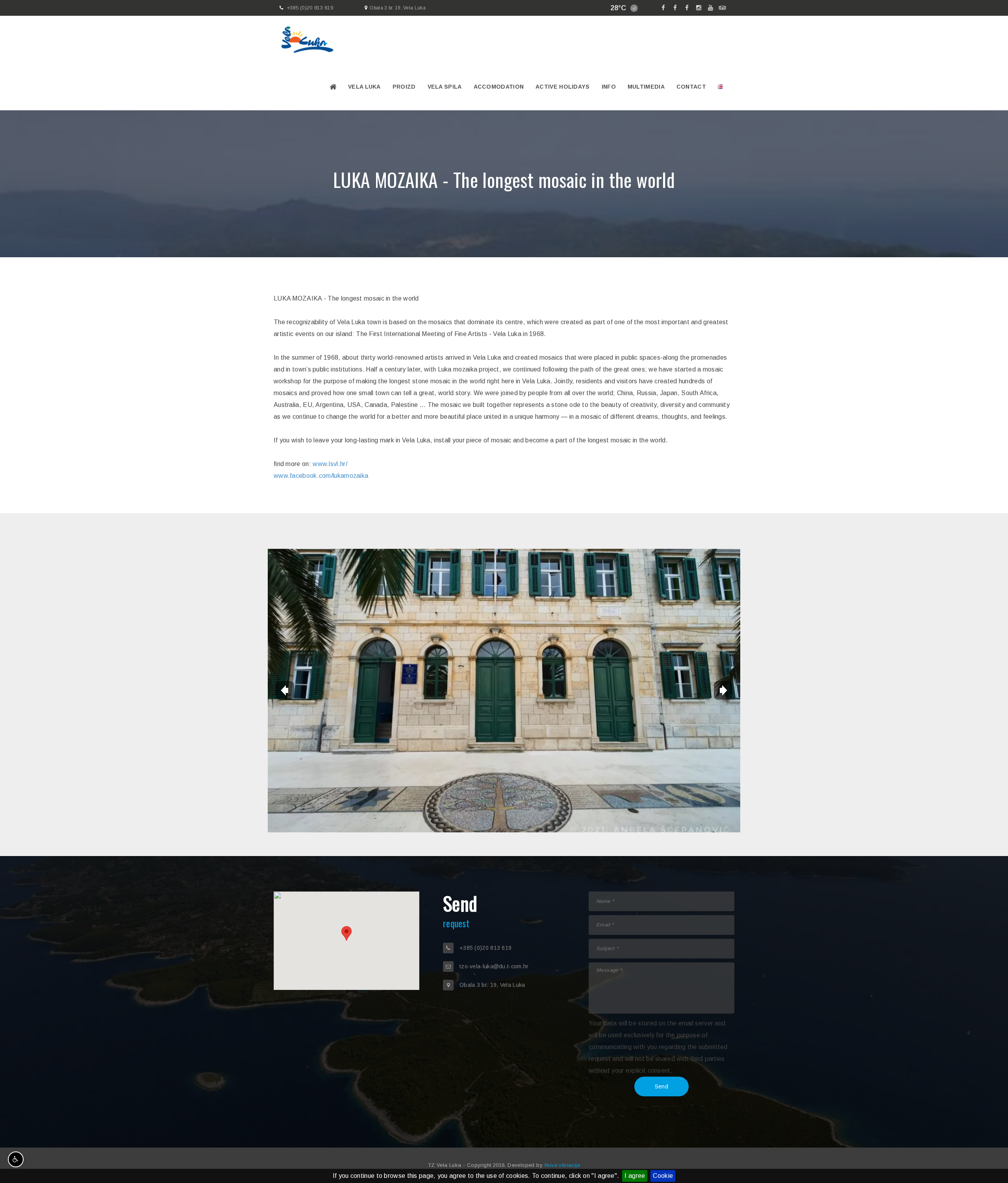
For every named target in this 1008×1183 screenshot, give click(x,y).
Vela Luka (364, 87)
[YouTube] (711, 8)
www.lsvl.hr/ (330, 464)
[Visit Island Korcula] (663, 8)
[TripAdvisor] (722, 8)
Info (609, 87)
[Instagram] (699, 8)
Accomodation (499, 87)
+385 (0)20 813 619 (310, 8)
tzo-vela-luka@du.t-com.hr (494, 966)
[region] (346, 940)
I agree (634, 1175)
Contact (691, 87)
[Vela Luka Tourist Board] (675, 8)
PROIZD (404, 87)
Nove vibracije (562, 1165)
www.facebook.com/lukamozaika (321, 475)
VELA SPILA (445, 87)
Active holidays (563, 87)
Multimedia (646, 87)
